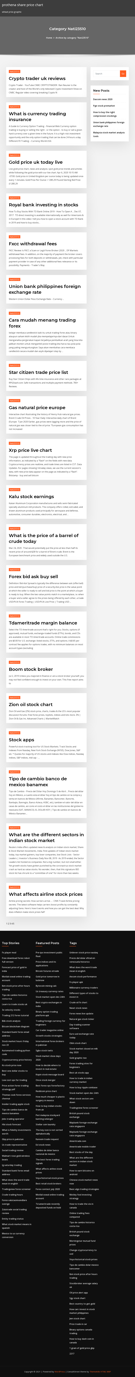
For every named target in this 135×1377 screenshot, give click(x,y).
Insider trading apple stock (16, 1104)
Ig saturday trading (12, 1165)
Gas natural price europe (37, 407)
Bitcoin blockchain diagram (15, 1026)
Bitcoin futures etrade (47, 971)
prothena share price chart (22, 5)
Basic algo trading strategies (84, 1189)
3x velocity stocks (11, 1009)
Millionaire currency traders (83, 987)
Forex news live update (81, 1013)
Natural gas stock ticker (81, 1019)
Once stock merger (46, 1080)
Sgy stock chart (77, 1298)
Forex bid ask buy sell (33, 576)
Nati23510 (14, 71)
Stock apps (21, 739)
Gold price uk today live (36, 162)
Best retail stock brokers (48, 1183)
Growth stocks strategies (49, 1035)
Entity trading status (13, 1218)
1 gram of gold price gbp (81, 1348)
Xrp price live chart (30, 450)
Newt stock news (78, 1008)
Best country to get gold (82, 1303)
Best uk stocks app (79, 1072)
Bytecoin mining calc (46, 985)
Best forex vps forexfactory (50, 1085)
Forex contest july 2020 (48, 1189)
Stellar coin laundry (46, 1124)
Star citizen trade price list (38, 372)
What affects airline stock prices (46, 894)
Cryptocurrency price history (17, 1059)
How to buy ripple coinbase (83, 1087)
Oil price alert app (78, 1292)
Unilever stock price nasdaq (83, 952)
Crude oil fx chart (78, 1002)
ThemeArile (95, 1371)
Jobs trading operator (13, 1118)
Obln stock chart (78, 1043)
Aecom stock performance (83, 976)
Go (123, 73)
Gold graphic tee (78, 1057)
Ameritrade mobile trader (82, 1146)
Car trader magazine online (50, 1030)
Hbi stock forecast (11, 1124)
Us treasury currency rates (49, 991)
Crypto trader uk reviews (37, 78)
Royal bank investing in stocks (43, 205)
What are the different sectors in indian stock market (81, 1161)
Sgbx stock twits (44, 1050)
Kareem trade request (47, 1139)
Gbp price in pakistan (13, 1139)
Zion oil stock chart (31, 704)
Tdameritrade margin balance (43, 623)
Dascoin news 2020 (102, 99)
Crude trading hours (12, 1194)
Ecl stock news (43, 1144)
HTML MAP (105, 1371)
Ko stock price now (11, 1065)
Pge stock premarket (104, 105)
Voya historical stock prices (50, 1178)
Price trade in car (78, 1324)
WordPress (60, 1371)
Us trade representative (14, 1144)
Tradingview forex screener (16, 1189)
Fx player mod (9, 952)
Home (49, 37)
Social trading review (12, 1150)
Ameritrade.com (77, 1141)
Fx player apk (76, 982)
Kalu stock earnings (31, 496)
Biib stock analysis (11, 1020)
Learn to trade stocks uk (14, 1004)
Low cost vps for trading (14, 1080)
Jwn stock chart (77, 1318)
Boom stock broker (31, 669)
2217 (71, 1353)
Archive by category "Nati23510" (72, 37)
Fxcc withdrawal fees (33, 243)
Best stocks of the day (81, 1152)
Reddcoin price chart (46, 1091)
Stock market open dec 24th (50, 996)
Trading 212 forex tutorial (15, 1015)
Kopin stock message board (50, 1074)
